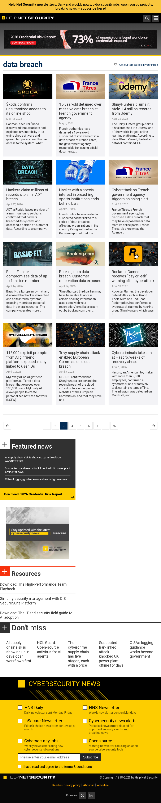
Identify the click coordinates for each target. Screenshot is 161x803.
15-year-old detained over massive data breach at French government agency (80, 111)
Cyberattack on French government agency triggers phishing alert (130, 194)
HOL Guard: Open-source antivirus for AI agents (49, 649)
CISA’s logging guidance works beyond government (36, 479)
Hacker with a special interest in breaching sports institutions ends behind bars (79, 197)
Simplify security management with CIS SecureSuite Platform (33, 600)
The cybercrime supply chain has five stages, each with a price (78, 653)
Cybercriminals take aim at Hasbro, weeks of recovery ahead (132, 357)
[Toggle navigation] (155, 18)
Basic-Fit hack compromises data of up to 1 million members (26, 276)
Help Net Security (146, 777)
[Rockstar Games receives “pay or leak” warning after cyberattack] (133, 254)
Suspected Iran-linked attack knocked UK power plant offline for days (111, 653)
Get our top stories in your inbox (138, 64)
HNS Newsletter (104, 707)
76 (114, 426)
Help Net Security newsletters (32, 4)
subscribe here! (93, 8)
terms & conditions (78, 767)
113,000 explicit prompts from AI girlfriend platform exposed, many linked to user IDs (26, 359)
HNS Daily (33, 707)
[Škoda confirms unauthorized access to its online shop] (27, 86)
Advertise (103, 785)
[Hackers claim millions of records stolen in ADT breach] (27, 172)
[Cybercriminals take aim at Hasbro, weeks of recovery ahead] (133, 335)
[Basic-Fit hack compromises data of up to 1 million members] (27, 254)
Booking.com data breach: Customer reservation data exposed (80, 276)
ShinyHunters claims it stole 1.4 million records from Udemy (132, 108)
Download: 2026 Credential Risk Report (33, 494)
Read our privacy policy (66, 785)
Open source (100, 740)
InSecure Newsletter (43, 720)
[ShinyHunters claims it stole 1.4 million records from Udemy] (133, 86)
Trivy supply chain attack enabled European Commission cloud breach (79, 359)
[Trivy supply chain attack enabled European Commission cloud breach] (80, 335)
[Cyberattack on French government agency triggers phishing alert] (133, 172)
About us (88, 785)
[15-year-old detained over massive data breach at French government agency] (80, 86)
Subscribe (90, 757)
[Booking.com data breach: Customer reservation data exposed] (80, 254)
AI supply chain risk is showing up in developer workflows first (18, 651)
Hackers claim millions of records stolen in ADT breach (27, 194)
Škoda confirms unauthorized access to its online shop (26, 108)
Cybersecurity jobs (41, 740)
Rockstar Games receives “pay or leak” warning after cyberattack (133, 276)
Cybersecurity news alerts (112, 720)
